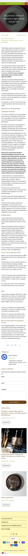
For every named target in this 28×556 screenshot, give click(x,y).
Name (3, 376)
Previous (19, 35)
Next (24, 35)
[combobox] (4, 553)
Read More (6, 422)
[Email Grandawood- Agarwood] (11, 534)
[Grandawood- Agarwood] (14, 3)
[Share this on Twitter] (8, 345)
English (13, 538)
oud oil (21, 40)
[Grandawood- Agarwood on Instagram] (16, 534)
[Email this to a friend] (19, 345)
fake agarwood (4, 40)
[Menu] (1, 3)
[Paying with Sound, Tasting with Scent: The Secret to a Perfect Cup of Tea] (14, 440)
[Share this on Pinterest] (15, 345)
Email (3, 383)
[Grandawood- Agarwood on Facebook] (14, 534)
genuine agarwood (14, 40)
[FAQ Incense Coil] (14, 483)
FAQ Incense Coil (7, 497)
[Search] (22, 3)
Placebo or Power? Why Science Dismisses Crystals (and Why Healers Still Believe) (13, 413)
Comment (4, 389)
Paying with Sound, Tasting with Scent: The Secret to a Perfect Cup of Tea (13, 456)
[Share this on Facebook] (11, 345)
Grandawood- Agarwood (12, 550)
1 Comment (4, 42)
